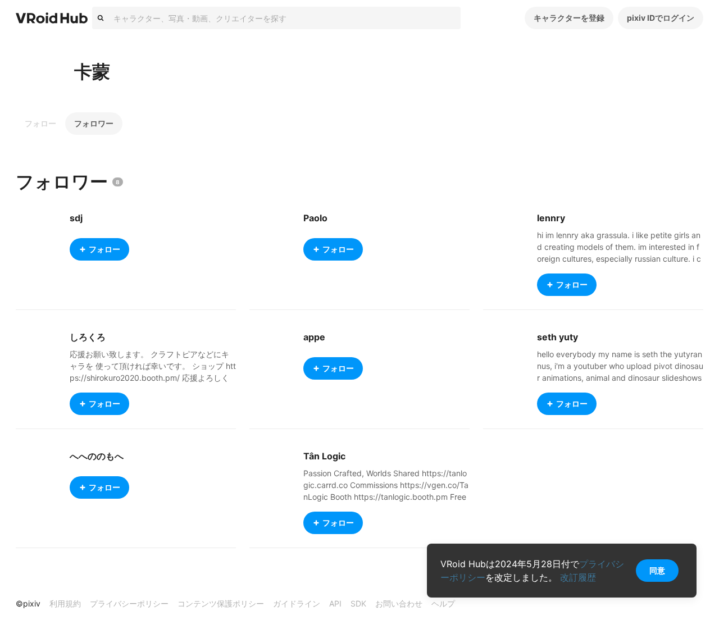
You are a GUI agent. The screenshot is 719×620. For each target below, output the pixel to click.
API (335, 603)
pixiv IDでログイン (660, 17)
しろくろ (88, 337)
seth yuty (557, 337)
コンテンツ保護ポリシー (221, 603)
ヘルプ (443, 603)
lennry (551, 218)
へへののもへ (97, 456)
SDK (358, 603)
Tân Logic (324, 456)
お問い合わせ (398, 603)
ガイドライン (296, 603)
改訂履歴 (578, 577)
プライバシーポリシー (129, 603)
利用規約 (65, 603)
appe (314, 337)
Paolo (315, 218)
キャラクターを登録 (569, 17)
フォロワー (93, 123)
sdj (76, 218)
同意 (657, 570)
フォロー (40, 123)
